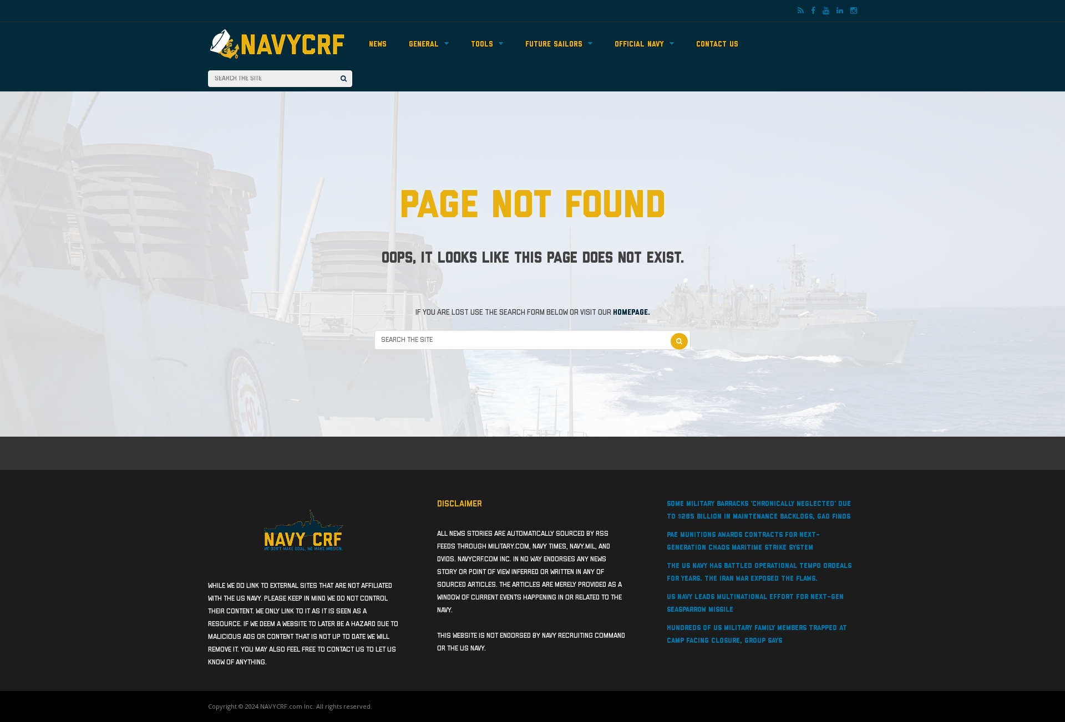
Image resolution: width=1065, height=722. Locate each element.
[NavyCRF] (277, 60)
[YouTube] (826, 11)
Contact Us (717, 44)
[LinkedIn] (839, 11)
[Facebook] (813, 11)
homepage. (631, 312)
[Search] (343, 78)
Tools (482, 44)
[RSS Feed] (801, 11)
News (378, 44)
